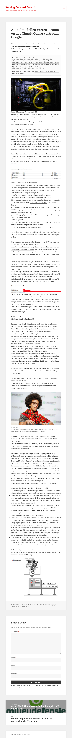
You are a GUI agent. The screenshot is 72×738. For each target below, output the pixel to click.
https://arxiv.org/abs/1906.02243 (22, 195)
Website (14, 673)
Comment (15, 631)
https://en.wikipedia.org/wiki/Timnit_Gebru (26, 334)
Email (13, 665)
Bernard (24, 605)
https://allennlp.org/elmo (38, 202)
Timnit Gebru (25, 606)
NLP (19, 606)
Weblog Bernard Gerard (20, 7)
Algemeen (33, 605)
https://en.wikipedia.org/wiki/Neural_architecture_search (32, 227)
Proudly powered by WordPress (20, 734)
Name (13, 657)
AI (39, 605)
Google (42, 605)
